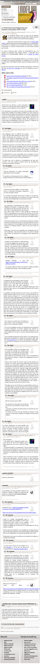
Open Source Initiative (9, 657)
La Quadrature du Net (9, 654)
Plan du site (27, 659)
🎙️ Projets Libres (18, 3)
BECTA (3, 69)
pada (10, 277)
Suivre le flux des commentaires (13, 624)
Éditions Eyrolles (8, 647)
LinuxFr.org (27, 13)
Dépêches (7, 1)
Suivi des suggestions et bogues (32, 649)
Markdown (7, 92)
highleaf (12, 239)
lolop (9, 167)
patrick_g (14, 33)
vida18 (9, 606)
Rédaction (35, 1)
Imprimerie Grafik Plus (9, 659)
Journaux (15, 1)
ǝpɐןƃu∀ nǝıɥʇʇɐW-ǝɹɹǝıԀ (13, 100)
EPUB (14, 92)
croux (10, 202)
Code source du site (29, 657)
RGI (4, 43)
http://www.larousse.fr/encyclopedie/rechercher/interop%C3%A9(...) (21, 588)
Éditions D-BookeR (8, 644)
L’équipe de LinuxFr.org (30, 644)
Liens (22, 1)
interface (9, 547)
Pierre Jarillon (10, 32)
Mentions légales (28, 640)
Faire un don (27, 642)
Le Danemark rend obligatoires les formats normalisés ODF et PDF (15, 29)
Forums (27, 1)
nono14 (12, 396)
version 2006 (34, 41)
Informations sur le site (29, 645)
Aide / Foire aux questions (30, 647)
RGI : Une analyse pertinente (14, 85)
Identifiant (4, 9)
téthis (11, 258)
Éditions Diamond (8, 645)
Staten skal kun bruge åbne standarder (16, 76)
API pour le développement (30, 656)
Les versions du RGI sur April (14, 83)
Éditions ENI (7, 649)
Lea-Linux (6, 656)
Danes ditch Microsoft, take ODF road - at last (19, 81)
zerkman (9, 474)
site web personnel (20, 32)
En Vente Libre (7, 650)
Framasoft (6, 652)
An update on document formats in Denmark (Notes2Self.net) (23, 77)
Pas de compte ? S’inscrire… (9, 22)
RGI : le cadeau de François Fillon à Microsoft (18, 86)
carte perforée (12, 339)
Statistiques (27, 654)
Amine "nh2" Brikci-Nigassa (14, 486)
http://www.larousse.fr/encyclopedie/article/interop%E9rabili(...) (19, 512)
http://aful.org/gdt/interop (21, 549)
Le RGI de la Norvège (13, 68)
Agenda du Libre (8, 640)
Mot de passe (4, 13)
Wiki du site (27, 650)
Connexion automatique (9, 17)
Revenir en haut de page (7, 631)
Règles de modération (29, 652)
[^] (3, 128)
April (5, 642)
